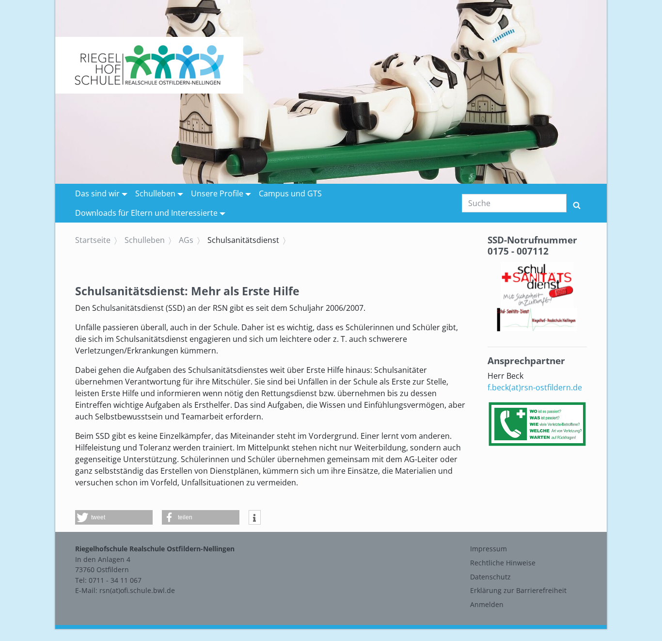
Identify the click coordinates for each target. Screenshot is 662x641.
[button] (114, 517)
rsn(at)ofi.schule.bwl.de (137, 590)
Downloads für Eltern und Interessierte (146, 213)
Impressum (488, 548)
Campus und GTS (290, 193)
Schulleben (155, 193)
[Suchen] (577, 203)
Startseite (92, 240)
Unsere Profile (217, 193)
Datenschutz (490, 576)
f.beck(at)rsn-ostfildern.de (535, 387)
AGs (186, 240)
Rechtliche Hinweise (503, 562)
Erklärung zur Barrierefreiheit (518, 590)
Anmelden (487, 604)
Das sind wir (97, 193)
